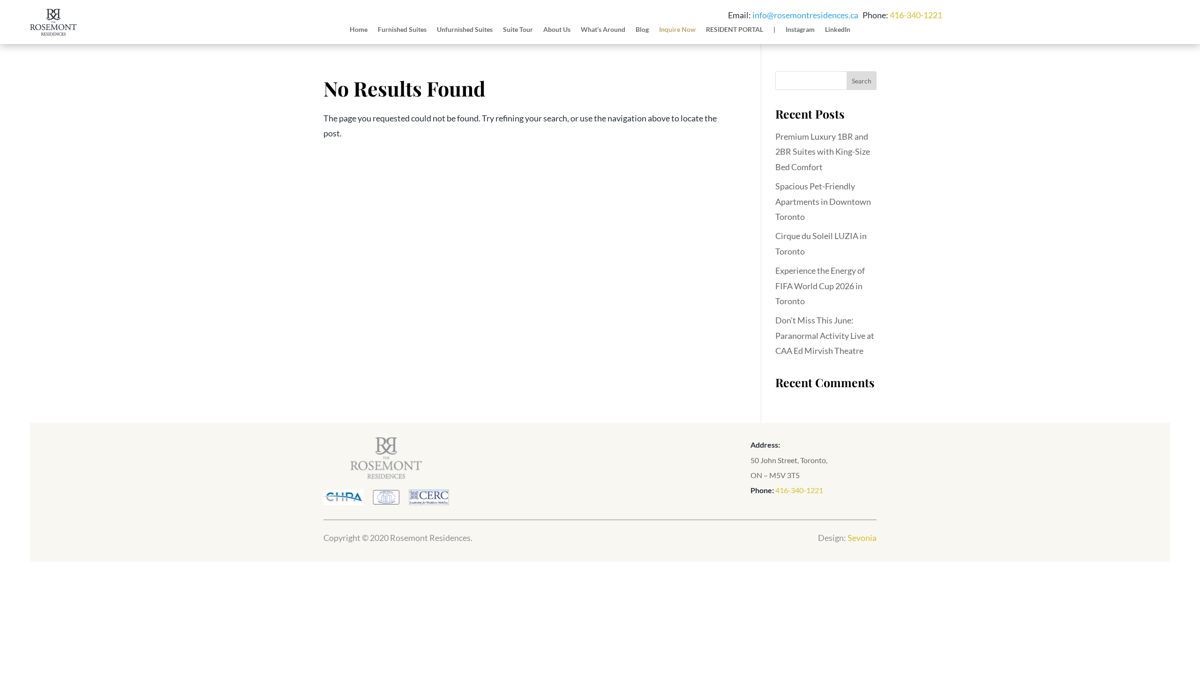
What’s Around (603, 29)
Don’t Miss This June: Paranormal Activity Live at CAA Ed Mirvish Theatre (824, 335)
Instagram (800, 29)
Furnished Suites (402, 29)
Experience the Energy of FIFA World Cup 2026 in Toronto (820, 285)
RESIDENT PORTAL (734, 29)
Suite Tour (518, 29)
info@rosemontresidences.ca (805, 15)
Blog (642, 29)
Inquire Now (677, 29)
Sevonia (862, 537)
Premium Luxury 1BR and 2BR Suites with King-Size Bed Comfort (822, 151)
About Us (556, 29)
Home (359, 29)
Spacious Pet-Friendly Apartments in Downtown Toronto (823, 201)
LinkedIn (837, 29)
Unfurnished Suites (465, 29)
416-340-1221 (916, 15)
